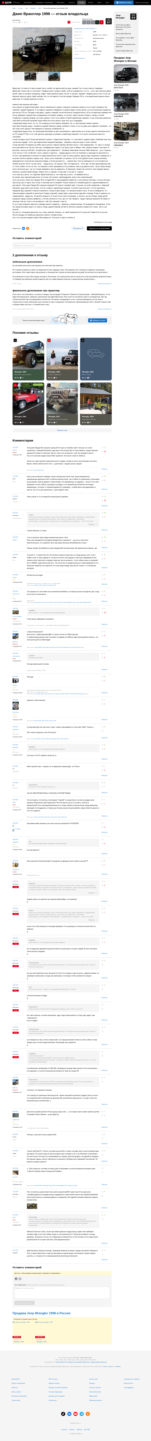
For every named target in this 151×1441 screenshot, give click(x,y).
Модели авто (74, 1423)
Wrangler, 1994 (20, 416)
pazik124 (15, 685)
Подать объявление (18, 1383)
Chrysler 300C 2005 (58, 602)
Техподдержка (129, 1387)
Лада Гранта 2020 (60, 693)
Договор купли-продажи (57, 1396)
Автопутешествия (95, 1392)
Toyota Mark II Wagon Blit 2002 (83, 602)
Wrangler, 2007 (54, 416)
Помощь (72, 1429)
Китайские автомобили (19, 1396)
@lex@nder (15, 729)
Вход (142, 2)
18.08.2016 (15, 512)
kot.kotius (18, 419)
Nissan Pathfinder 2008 (69, 602)
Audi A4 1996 (67, 647)
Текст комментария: (40, 1285)
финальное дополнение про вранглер (36, 290)
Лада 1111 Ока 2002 (70, 693)
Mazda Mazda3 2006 (39, 720)
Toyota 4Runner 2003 (38, 470)
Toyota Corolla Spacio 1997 (49, 585)
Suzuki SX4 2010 (64, 738)
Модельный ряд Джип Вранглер (78, 1362)
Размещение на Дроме (131, 1379)
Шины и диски (16, 1392)
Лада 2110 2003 (50, 647)
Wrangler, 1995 (20, 372)
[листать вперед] (68, 49)
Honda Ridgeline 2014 (61, 1185)
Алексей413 (86, 419)
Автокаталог (53, 1400)
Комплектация (79, 58)
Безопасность (128, 1383)
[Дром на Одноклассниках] (88, 1414)
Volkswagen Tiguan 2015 (49, 1185)
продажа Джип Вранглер (98, 1362)
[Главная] (6, 2)
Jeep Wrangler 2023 (121, 143)
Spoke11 (15, 450)
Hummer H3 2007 (47, 602)
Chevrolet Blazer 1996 (39, 647)
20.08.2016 (15, 1111)
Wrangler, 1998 (54, 372)
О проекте (64, 1429)
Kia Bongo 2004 (80, 693)
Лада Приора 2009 (54, 738)
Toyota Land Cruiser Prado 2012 (59, 817)
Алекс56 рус (16, 712)
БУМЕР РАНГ (16, 1119)
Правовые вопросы (95, 1400)
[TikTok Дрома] (63, 1414)
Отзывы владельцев (55, 1392)
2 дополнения (38, 384)
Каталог (90, 2)
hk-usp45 (15, 1177)
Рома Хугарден (16, 829)
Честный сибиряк (17, 616)
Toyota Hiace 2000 (38, 693)
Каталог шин (93, 1379)
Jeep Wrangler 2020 (121, 114)
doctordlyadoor (16, 656)
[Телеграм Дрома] (82, 1414)
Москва (17, 2)
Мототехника (53, 1379)
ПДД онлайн (93, 1396)
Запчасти (72, 2)
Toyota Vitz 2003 (45, 738)
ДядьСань (15, 641)
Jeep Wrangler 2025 (121, 85)
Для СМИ (87, 1429)
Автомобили (28, 2)
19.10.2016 (15, 1214)
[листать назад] (17, 49)
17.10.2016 (15, 1191)
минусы (110, 1366)
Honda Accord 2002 (72, 1185)
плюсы (105, 1366)
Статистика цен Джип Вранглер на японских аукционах (123, 27)
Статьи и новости (95, 1387)
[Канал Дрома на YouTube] (75, 1414)
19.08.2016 (15, 860)
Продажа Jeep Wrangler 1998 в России (41, 1313)
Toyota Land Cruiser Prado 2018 (42, 817)
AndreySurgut (16, 594)
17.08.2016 (15, 447)
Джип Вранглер (62, 1362)
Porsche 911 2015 (58, 647)
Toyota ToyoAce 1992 (49, 693)
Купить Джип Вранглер (123, 33)
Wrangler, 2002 (88, 372)
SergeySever (16, 869)
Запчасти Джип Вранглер (124, 51)
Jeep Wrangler (120, 16)
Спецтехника (16, 1400)
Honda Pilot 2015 (38, 1185)
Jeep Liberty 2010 (38, 602)
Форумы (92, 1383)
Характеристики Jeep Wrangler (84, 28)
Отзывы (81, 2)
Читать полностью (104, 283)
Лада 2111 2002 (38, 585)
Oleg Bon (15, 540)
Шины (99, 2)
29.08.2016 (15, 1168)
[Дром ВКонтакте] (69, 1414)
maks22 (15, 577)
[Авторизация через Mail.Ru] (19, 1278)
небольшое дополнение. (28, 261)
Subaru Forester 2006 (50, 720)
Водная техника (54, 1383)
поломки (118, 1366)
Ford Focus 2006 (75, 647)
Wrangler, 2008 (88, 416)
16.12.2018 (15, 1250)
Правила (79, 1429)
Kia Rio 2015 (37, 738)
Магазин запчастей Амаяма (58, 1387)
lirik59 (14, 802)
